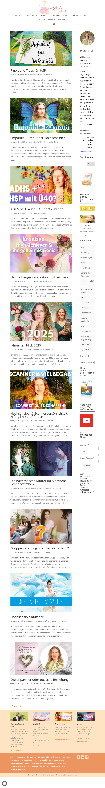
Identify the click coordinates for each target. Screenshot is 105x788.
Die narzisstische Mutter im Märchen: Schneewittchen (38, 482)
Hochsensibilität (37, 75)
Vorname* (84, 445)
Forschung (85, 268)
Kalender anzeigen (86, 151)
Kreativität (48, 281)
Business (84, 262)
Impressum (66, 757)
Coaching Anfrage (16, 763)
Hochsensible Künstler (27, 617)
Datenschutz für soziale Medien (49, 757)
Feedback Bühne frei (17, 769)
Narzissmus (37, 488)
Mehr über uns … (16, 750)
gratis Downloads (50, 763)
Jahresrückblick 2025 (25, 345)
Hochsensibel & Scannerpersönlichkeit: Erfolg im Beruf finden (39, 415)
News (83, 326)
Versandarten (15, 760)
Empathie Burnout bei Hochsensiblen (38, 138)
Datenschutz (31, 757)
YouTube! (82, 729)
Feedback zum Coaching (36, 766)
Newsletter (62, 763)
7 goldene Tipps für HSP (28, 70)
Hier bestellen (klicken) (63, 739)
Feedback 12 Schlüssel (18, 766)
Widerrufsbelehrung (29, 760)
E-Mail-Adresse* (87, 458)
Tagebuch (85, 349)
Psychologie (55, 142)
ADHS (36, 213)
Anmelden (87, 465)
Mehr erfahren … (38, 746)
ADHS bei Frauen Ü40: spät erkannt (36, 209)
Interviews (85, 297)
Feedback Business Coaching (57, 766)
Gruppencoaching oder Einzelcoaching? (39, 548)
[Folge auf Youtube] (82, 757)
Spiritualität (48, 75)
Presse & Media (36, 763)
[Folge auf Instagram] (86, 757)
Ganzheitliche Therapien (42, 142)
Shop (27, 763)
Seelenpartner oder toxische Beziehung (39, 679)
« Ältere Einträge (17, 706)
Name (82, 451)
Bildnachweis (20, 757)
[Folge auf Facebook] (78, 757)
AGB (11, 757)
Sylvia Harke (17, 75)
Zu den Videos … (82, 742)
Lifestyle (84, 307)
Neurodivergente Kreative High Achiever (40, 277)
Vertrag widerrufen (45, 760)
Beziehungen (46, 488)
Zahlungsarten (59, 760)
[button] (4, 783)
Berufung (46, 621)
